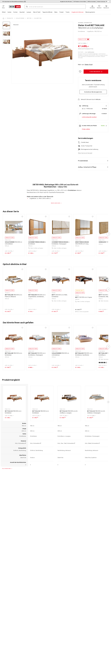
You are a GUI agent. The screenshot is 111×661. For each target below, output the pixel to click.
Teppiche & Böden (47, 12)
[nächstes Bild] (108, 234)
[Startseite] (3, 18)
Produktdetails (83, 161)
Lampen (29, 12)
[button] (6, 25)
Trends (67, 12)
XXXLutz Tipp (83, 39)
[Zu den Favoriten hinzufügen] (80, 71)
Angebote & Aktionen (78, 12)
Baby (56, 12)
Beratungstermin (90, 12)
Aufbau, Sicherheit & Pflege (87, 167)
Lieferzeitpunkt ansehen (89, 117)
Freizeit (61, 12)
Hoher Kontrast (101, 1)
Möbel (3, 12)
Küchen (15, 12)
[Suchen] (27, 7)
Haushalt (22, 12)
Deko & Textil (36, 12)
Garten (9, 12)
